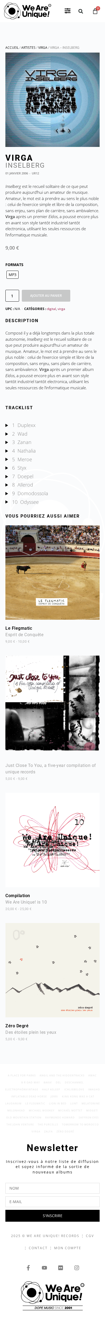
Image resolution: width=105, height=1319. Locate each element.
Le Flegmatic (24, 634)
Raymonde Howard (60, 1117)
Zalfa (48, 1131)
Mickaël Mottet (70, 1110)
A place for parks (22, 1075)
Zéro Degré (30, 1032)
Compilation (26, 902)
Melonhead (16, 1110)
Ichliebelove (74, 1089)
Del (58, 1082)
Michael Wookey (41, 1110)
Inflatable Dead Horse (29, 1096)
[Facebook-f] (28, 1268)
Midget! (92, 1110)
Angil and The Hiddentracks (62, 1075)
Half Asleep (51, 1089)
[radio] (12, 275)
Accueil (12, 47)
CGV (90, 1236)
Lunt (74, 1103)
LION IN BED (57, 1103)
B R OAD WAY (30, 1082)
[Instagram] (77, 1268)
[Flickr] (60, 1268)
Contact (38, 1248)
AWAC (92, 1075)
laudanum (13, 1103)
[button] (68, 11)
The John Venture (20, 1124)
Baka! (48, 1082)
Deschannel (74, 1082)
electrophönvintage (21, 1089)
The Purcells (48, 1124)
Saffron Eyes (89, 1117)
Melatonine (91, 1103)
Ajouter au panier (46, 295)
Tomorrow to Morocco (80, 1124)
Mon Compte (67, 1248)
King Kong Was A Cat (78, 1096)
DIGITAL (51, 308)
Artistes (28, 47)
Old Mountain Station (23, 1117)
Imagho (94, 1089)
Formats (14, 264)
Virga (42, 47)
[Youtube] (44, 1268)
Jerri (54, 1096)
